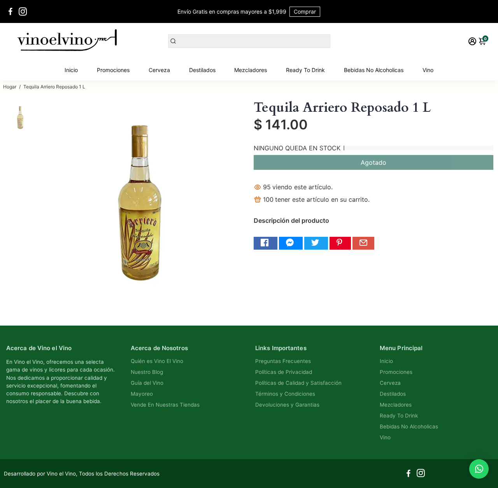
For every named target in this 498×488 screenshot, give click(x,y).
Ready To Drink (305, 70)
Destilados (202, 70)
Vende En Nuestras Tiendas (165, 405)
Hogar (9, 87)
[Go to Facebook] (10, 12)
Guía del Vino (147, 383)
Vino (428, 70)
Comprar (305, 11)
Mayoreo (142, 394)
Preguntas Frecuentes (283, 361)
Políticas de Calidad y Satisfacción (298, 383)
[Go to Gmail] (363, 243)
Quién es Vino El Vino (157, 361)
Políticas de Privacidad (283, 372)
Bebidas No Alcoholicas (373, 70)
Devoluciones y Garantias (287, 405)
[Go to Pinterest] (340, 243)
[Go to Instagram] (23, 12)
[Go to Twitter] (316, 243)
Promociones (113, 70)
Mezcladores (250, 70)
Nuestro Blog (147, 372)
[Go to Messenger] (291, 243)
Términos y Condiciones (285, 394)
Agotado (373, 162)
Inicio (71, 70)
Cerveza (159, 70)
